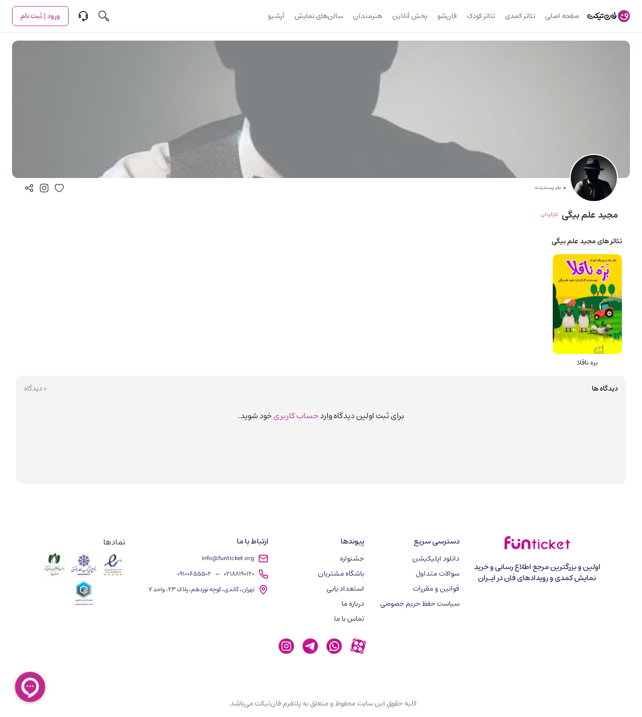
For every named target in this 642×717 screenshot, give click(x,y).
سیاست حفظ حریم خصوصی (419, 604)
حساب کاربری (295, 416)
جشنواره (352, 559)
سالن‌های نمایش (318, 16)
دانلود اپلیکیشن (435, 559)
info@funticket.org (228, 558)
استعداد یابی (345, 589)
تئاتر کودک (481, 16)
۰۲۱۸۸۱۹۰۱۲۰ (239, 574)
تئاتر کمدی (520, 16)
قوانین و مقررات (436, 589)
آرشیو (276, 16)
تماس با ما (349, 619)
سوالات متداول (437, 574)
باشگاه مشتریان (341, 574)
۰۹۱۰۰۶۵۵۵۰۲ (194, 574)
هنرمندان (367, 16)
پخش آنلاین (409, 16)
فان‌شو (447, 16)
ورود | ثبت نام (40, 16)
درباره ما (353, 604)
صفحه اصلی (562, 16)
